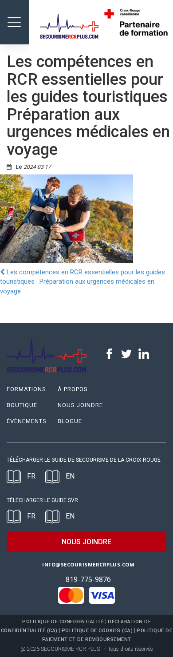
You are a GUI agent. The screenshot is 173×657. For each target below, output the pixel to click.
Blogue (70, 421)
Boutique (22, 405)
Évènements (27, 421)
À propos (73, 389)
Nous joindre (80, 405)
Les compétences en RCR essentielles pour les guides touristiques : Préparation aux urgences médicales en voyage (82, 281)
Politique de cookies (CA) (97, 630)
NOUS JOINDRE (86, 542)
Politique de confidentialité (63, 622)
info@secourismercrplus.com (88, 564)
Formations (26, 389)
